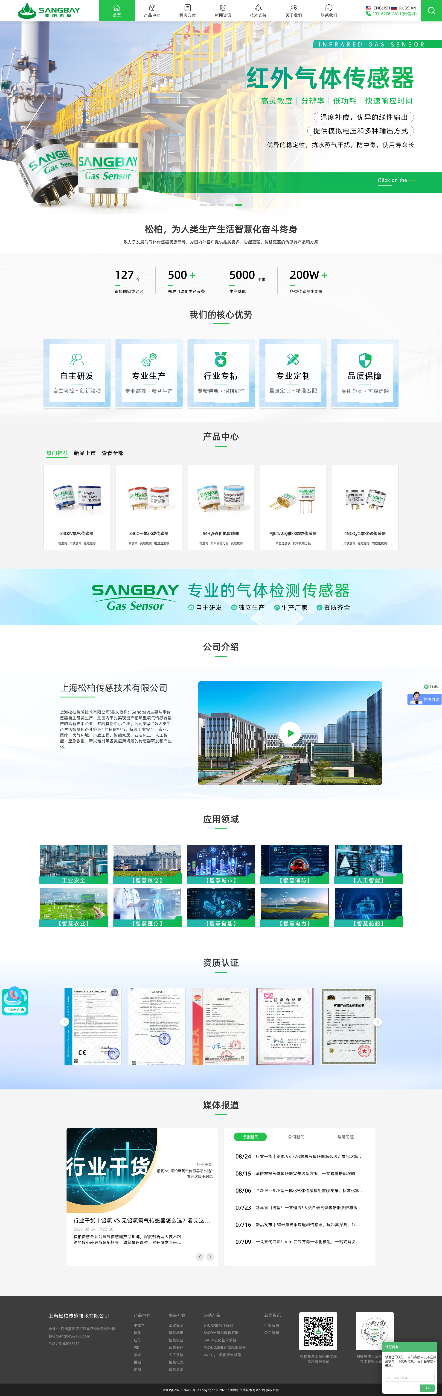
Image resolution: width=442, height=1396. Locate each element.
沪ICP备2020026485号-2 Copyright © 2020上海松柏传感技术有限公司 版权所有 (221, 1390)
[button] (64, 1022)
